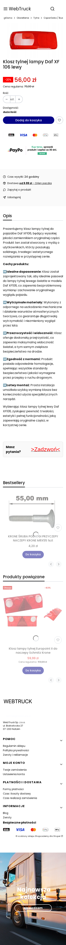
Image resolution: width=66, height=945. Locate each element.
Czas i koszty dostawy (17, 793)
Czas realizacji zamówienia (20, 798)
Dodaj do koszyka (28, 120)
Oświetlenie (23, 17)
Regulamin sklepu (14, 746)
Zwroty (7, 817)
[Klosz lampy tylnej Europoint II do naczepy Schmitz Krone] (33, 615)
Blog (5, 813)
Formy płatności (13, 789)
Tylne (36, 17)
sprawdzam (33, 908)
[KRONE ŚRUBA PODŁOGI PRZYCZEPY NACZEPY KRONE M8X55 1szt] (33, 513)
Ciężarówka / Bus (53, 17)
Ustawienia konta (14, 774)
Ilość (6, 93)
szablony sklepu (26, 836)
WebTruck (20, 9)
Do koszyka (33, 554)
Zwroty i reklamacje (15, 755)
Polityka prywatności (16, 750)
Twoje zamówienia (15, 770)
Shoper (56, 836)
